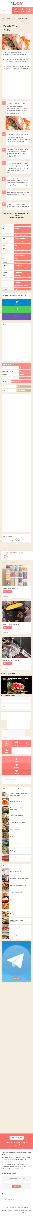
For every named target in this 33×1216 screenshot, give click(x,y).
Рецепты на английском (9, 1197)
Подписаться (16, 978)
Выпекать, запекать (16, 381)
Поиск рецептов (12, 1212)
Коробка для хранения (10, 588)
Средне (22, 374)
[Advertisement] (16, 85)
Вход (19, 1212)
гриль (14, 196)
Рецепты (10, 1210)
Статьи (16, 1210)
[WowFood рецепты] (16, 3)
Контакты (28, 1210)
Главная (4, 1210)
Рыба (18, 387)
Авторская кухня (6, 364)
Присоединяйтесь (16, 1138)
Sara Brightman (21, 390)
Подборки (21, 1210)
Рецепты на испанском (9, 1199)
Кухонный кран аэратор (11, 660)
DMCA (23, 1212)
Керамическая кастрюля (11, 624)
